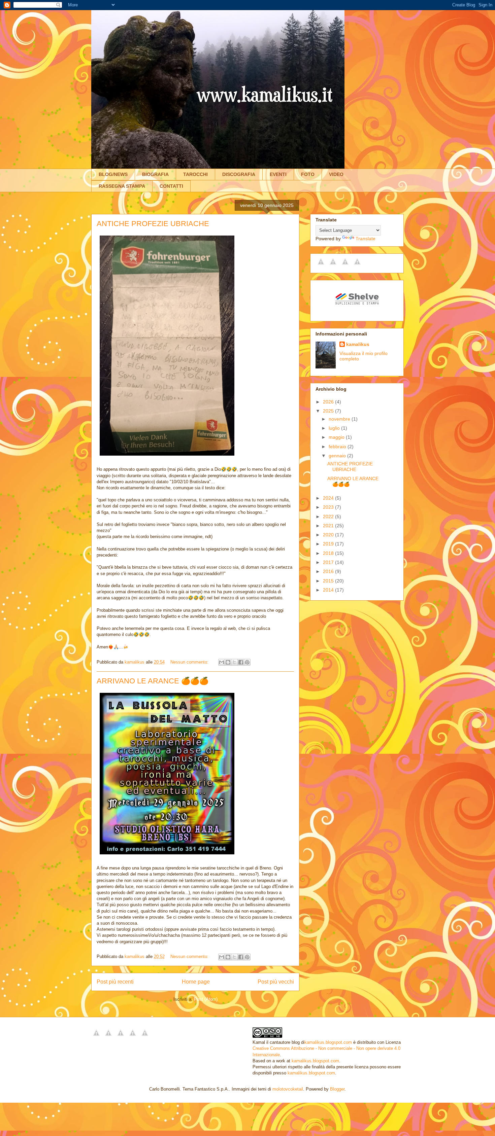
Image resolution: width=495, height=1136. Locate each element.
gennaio (338, 455)
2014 (329, 590)
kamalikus (357, 344)
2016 (329, 571)
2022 (329, 516)
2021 (329, 525)
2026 (329, 401)
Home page (196, 982)
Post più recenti (115, 982)
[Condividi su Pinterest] (247, 662)
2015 (329, 580)
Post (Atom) (206, 999)
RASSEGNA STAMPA (122, 186)
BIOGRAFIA (155, 174)
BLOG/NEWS (113, 174)
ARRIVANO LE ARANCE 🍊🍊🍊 (152, 681)
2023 (329, 507)
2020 (329, 534)
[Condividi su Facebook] (240, 662)
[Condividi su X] (234, 662)
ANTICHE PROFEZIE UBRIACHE (153, 223)
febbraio (338, 446)
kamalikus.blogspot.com (328, 1042)
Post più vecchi (276, 982)
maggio (337, 437)
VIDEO (336, 174)
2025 (329, 411)
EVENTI (278, 174)
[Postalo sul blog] (228, 662)
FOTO (308, 174)
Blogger (337, 1089)
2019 (329, 543)
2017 (329, 562)
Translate (365, 238)
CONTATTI (171, 186)
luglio (335, 428)
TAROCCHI (195, 174)
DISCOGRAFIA (238, 174)
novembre (340, 419)
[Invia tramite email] (221, 662)
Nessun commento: (190, 662)
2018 (329, 553)
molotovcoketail (287, 1089)
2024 (329, 498)
